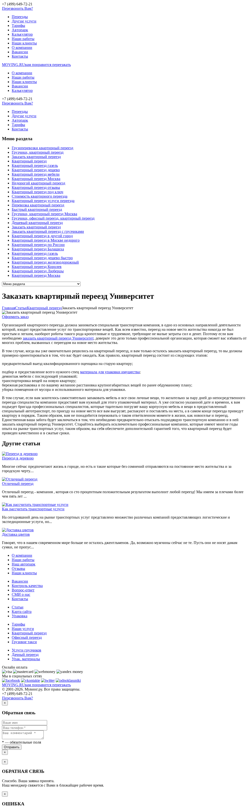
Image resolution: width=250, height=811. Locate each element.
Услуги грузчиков (26, 650)
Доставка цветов (16, 534)
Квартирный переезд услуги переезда (43, 201)
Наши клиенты (24, 43)
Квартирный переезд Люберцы (38, 271)
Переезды (20, 17)
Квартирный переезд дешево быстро (42, 258)
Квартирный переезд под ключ (37, 192)
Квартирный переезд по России (38, 245)
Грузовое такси (24, 642)
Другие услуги (24, 21)
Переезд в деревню (18, 458)
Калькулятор (22, 34)
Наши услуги (23, 629)
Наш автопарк (23, 564)
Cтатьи (21, 308)
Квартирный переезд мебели (36, 174)
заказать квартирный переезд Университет (58, 338)
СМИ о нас (21, 594)
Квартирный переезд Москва (36, 179)
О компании (22, 47)
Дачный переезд (25, 654)
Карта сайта (21, 611)
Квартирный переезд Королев (37, 267)
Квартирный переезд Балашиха (38, 249)
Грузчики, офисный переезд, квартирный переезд (53, 218)
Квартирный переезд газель (35, 165)
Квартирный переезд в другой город (42, 236)
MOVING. (36, 65)
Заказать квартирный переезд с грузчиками (48, 231)
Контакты (20, 56)
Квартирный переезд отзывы (36, 187)
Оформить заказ (15, 317)
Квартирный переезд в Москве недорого (46, 240)
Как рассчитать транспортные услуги (33, 509)
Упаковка (19, 616)
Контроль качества (27, 586)
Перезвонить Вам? (17, 8)
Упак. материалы (26, 659)
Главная (8, 308)
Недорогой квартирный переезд (38, 183)
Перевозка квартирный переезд (38, 205)
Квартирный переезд (29, 161)
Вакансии (20, 52)
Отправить (12, 747)
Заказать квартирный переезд (36, 157)
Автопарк (20, 30)
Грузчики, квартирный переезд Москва (44, 214)
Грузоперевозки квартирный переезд (42, 148)
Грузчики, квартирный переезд (37, 152)
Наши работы (23, 39)
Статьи (17, 607)
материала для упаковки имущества (110, 372)
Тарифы (18, 25)
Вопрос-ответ (23, 590)
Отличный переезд (17, 483)
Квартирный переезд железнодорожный (45, 262)
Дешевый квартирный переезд (37, 223)
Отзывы (18, 568)
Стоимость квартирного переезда (39, 196)
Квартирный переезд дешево (36, 170)
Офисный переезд (27, 637)
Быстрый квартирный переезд (37, 209)
